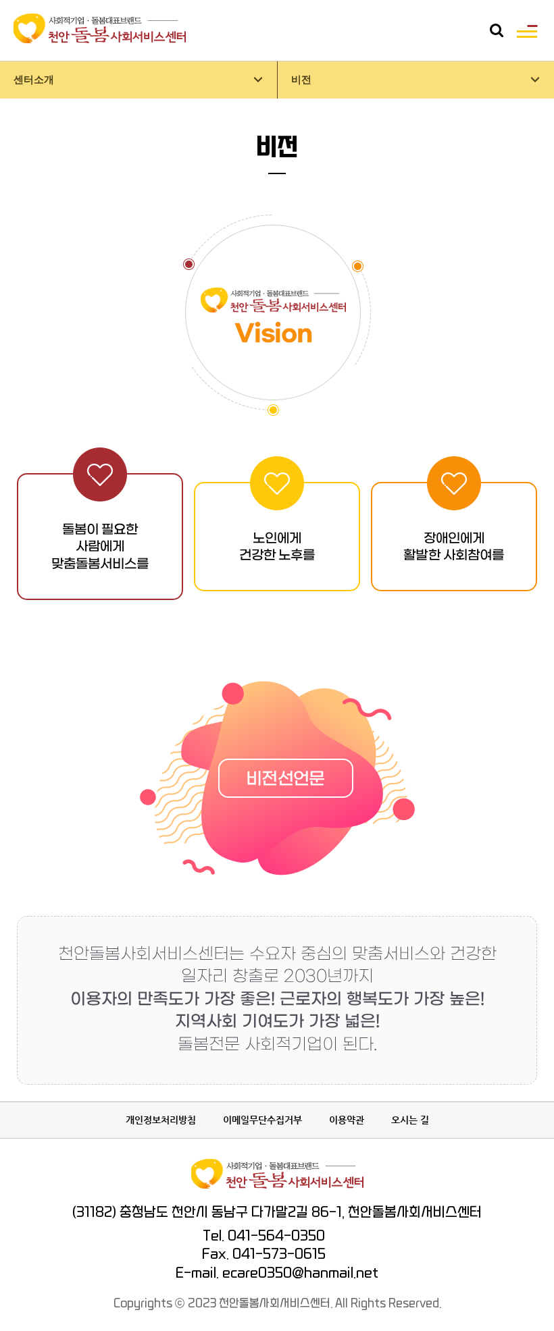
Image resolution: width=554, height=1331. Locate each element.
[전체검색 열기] (496, 30)
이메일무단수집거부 (262, 1119)
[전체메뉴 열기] (526, 30)
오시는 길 (410, 1119)
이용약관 (346, 1119)
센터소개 (34, 79)
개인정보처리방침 (161, 1119)
